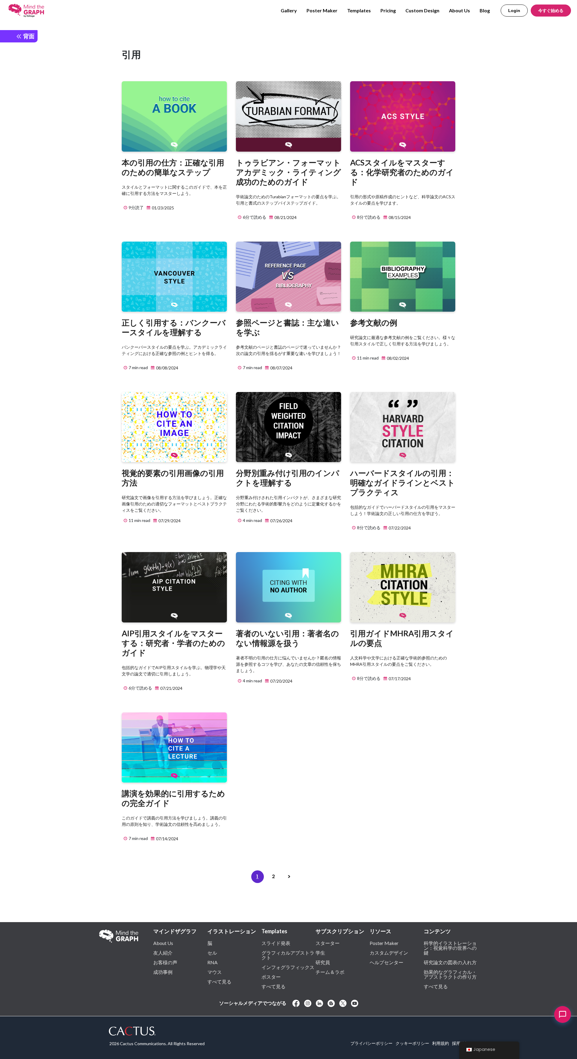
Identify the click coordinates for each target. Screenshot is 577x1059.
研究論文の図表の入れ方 (450, 962)
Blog (485, 10)
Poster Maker (322, 10)
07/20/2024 (280, 681)
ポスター (271, 976)
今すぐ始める (550, 10)
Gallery (289, 10)
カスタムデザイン (389, 952)
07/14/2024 (166, 838)
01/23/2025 (162, 207)
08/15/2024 (399, 217)
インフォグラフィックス (287, 967)
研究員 (323, 962)
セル (212, 952)
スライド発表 (275, 943)
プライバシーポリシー (371, 1043)
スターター (328, 943)
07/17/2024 (399, 678)
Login (514, 10)
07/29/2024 (169, 520)
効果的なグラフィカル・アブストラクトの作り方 (450, 974)
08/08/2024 (166, 367)
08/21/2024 (285, 217)
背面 (28, 35)
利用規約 (440, 1043)
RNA (212, 962)
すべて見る (219, 981)
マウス (214, 971)
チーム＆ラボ (330, 971)
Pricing (388, 10)
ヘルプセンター (386, 962)
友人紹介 (162, 952)
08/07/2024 (280, 367)
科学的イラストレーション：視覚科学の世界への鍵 (450, 947)
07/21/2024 (170, 688)
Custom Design (422, 10)
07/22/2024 (399, 527)
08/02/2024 (397, 358)
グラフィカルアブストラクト (287, 955)
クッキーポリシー (412, 1043)
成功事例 (162, 971)
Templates (359, 10)
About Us (459, 10)
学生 (320, 952)
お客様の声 (165, 962)
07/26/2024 (280, 520)
